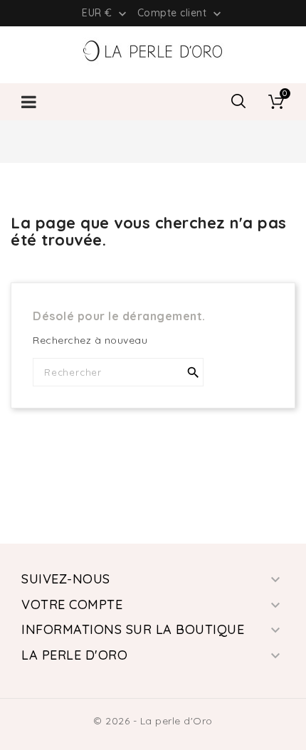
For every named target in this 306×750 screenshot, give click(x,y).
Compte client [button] (180, 13)
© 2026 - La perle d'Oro (153, 720)
